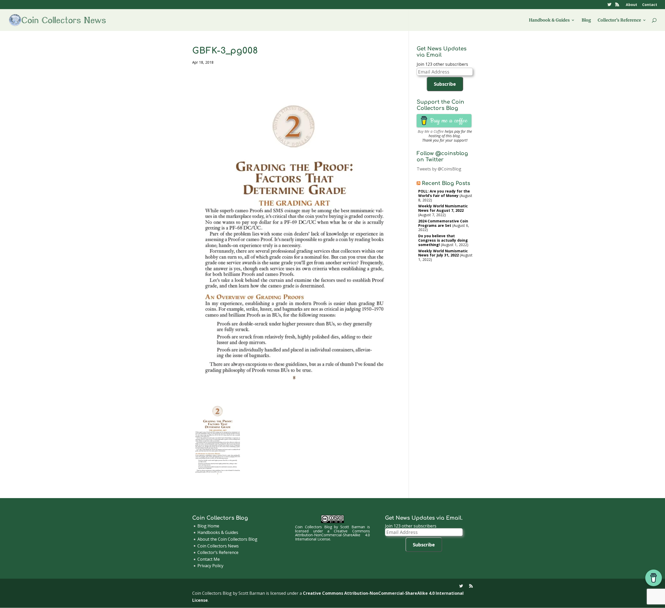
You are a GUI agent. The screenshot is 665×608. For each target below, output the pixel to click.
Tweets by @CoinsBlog (439, 169)
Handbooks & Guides (217, 532)
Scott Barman (352, 526)
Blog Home (208, 526)
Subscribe (445, 84)
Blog (586, 20)
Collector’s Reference (619, 20)
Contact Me (208, 559)
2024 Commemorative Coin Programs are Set (443, 223)
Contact (649, 5)
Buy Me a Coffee (431, 131)
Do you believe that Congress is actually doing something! (443, 240)
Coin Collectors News (218, 546)
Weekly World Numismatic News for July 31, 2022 (443, 253)
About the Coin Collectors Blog (227, 539)
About (631, 5)
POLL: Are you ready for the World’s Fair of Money (444, 193)
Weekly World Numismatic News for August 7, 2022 (443, 208)
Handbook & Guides (549, 20)
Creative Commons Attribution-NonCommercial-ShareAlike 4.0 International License (332, 534)
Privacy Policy (210, 566)
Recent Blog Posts (446, 183)
